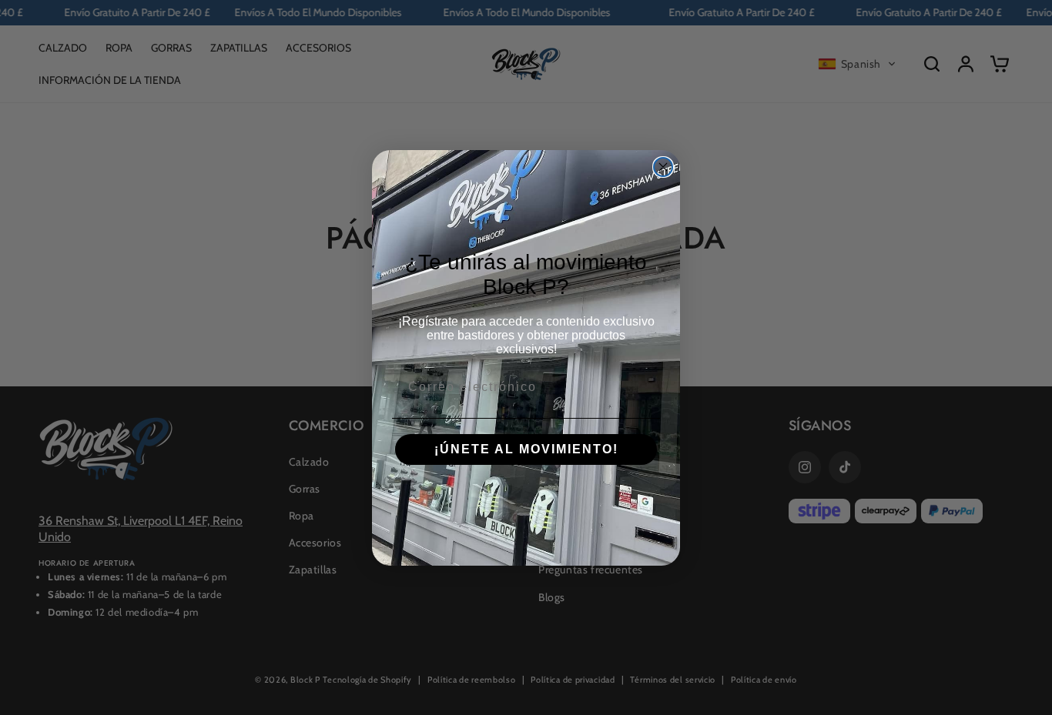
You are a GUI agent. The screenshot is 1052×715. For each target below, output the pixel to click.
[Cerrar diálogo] (663, 167)
